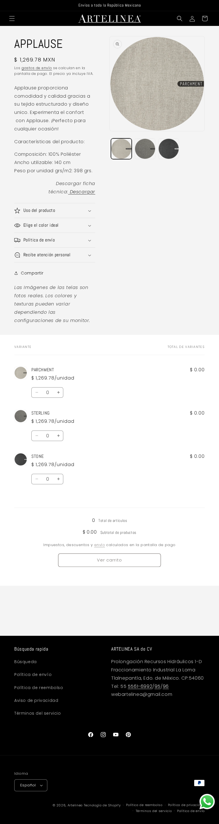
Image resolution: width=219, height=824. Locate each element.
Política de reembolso (38, 687)
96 (166, 686)
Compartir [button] (32, 273)
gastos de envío (37, 67)
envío (99, 545)
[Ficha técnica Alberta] (69, 191)
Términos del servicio (37, 713)
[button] (12, 18)
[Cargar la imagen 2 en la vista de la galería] (145, 148)
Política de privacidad (186, 805)
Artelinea (75, 805)
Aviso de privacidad (36, 700)
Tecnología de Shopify (102, 805)
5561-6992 (140, 686)
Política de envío (33, 674)
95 (158, 686)
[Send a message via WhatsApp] (207, 802)
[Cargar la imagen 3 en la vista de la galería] (168, 148)
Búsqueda (25, 662)
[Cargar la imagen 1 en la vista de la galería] (121, 148)
